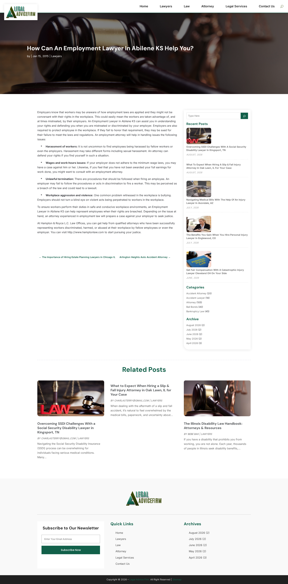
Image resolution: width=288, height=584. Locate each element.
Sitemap (177, 579)
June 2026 (192, 334)
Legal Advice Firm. (139, 579)
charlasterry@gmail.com (58, 438)
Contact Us (267, 6)
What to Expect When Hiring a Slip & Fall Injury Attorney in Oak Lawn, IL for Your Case (140, 390)
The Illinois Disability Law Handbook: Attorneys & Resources (213, 425)
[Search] (244, 116)
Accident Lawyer (195, 297)
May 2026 (192, 338)
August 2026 (193, 325)
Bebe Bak (193, 434)
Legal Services (236, 6)
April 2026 (192, 343)
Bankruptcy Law (195, 311)
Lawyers (166, 6)
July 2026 (192, 329)
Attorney (207, 6)
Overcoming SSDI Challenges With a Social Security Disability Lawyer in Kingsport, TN (66, 427)
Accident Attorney (196, 293)
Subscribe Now (71, 550)
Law (187, 6)
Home (144, 6)
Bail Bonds (192, 306)
